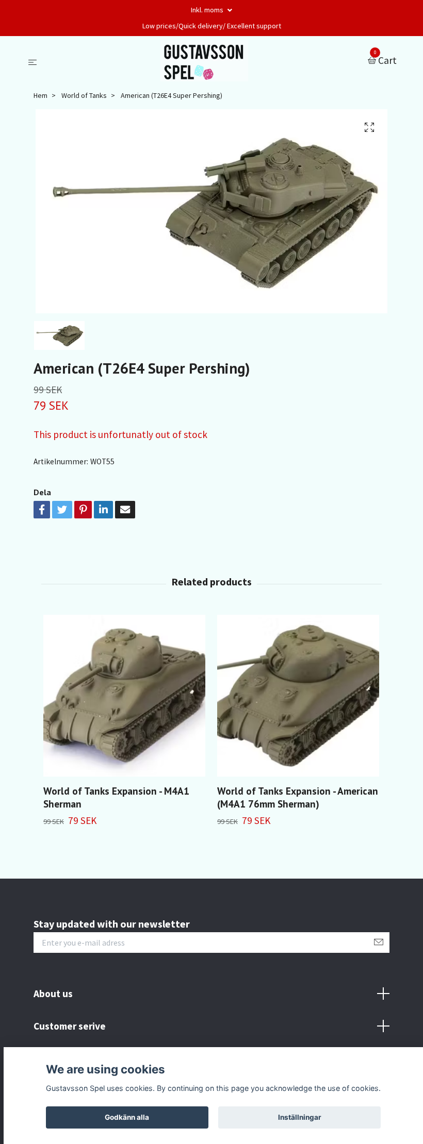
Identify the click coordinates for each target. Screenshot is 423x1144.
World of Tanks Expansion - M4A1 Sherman (116, 797)
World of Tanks (84, 95)
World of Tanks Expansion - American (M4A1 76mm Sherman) (297, 797)
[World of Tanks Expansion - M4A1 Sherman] (124, 696)
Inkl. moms (208, 9)
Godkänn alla (127, 1117)
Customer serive (70, 1026)
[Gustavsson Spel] (204, 60)
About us (53, 993)
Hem (40, 95)
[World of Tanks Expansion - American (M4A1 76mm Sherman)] (298, 696)
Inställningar (299, 1117)
